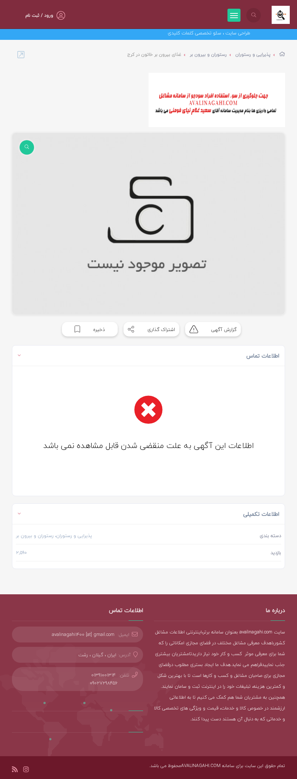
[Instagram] (26, 770)
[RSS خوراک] (15, 770)
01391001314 (103, 675)
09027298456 (104, 683)
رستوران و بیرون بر (208, 54)
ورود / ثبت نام (39, 15)
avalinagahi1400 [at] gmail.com (83, 634)
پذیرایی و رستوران (253, 54)
